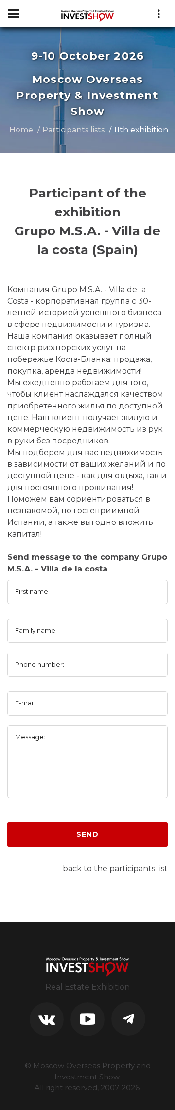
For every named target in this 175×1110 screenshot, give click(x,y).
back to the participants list (115, 868)
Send (87, 834)
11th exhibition (141, 129)
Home (21, 129)
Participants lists (73, 129)
